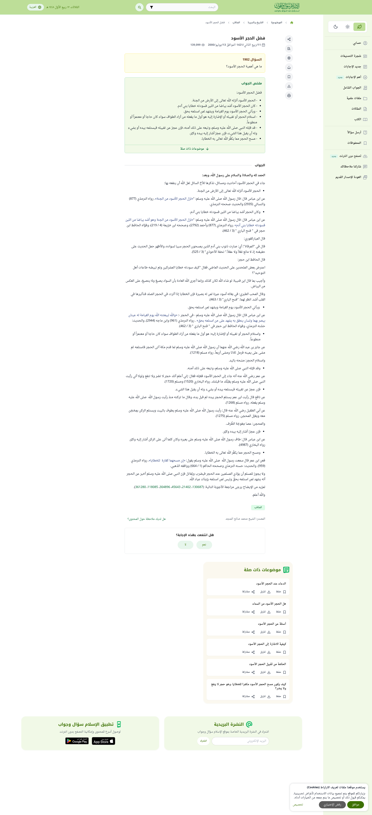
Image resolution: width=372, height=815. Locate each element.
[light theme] (348, 27)
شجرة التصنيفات (350, 56)
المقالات (356, 109)
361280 (140, 487)
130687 (197, 487)
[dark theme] (336, 27)
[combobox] (184, 7)
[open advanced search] (151, 7)
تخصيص (298, 805)
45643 (176, 487)
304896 (165, 487)
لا (185, 544)
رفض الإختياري (332, 804)
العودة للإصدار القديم (348, 177)
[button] (289, 39)
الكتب (357, 119)
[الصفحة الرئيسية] (292, 22)
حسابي (357, 43)
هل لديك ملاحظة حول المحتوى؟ (147, 519)
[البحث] (139, 7)
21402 (186, 487)
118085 (152, 487)
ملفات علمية (354, 98)
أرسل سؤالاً (354, 132)
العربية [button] (32, 7)
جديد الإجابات (352, 67)
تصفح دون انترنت (346, 156)
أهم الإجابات (349, 77)
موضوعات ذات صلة (192, 149)
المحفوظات (354, 143)
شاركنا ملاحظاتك (350, 167)
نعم (204, 544)
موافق (355, 804)
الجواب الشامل (352, 88)
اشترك (203, 741)
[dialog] (329, 797)
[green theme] (359, 27)
